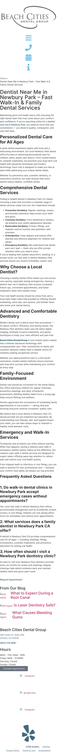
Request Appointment (11, 579)
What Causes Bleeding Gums (32, 614)
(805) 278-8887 (8, 643)
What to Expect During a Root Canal (32, 595)
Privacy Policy (12, 750)
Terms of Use (29, 750)
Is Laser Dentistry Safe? (34, 605)
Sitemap (46, 747)
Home (3, 78)
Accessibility (45, 750)
